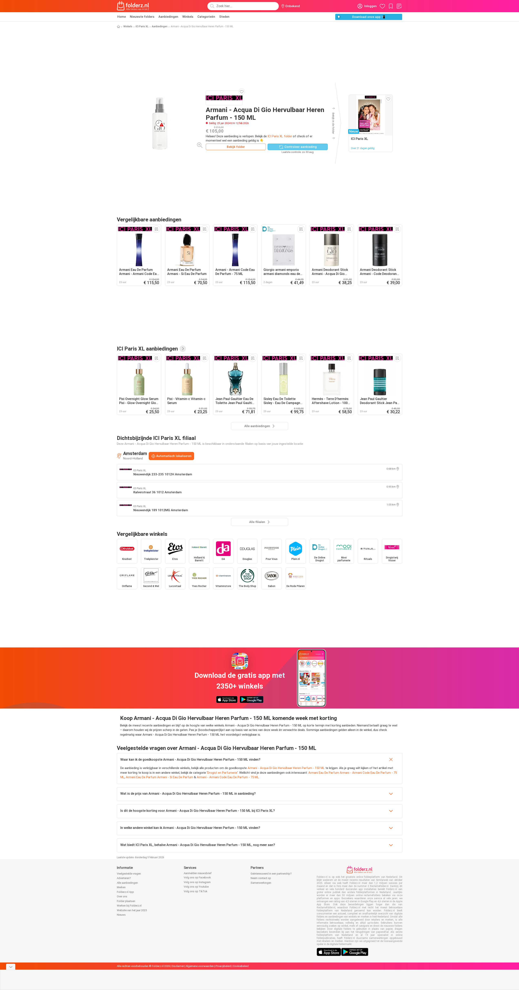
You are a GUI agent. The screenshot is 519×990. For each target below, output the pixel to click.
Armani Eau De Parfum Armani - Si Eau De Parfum (159, 777)
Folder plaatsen (126, 901)
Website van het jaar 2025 (132, 910)
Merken (121, 887)
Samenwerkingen (261, 882)
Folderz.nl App (125, 891)
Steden (224, 17)
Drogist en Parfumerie (222, 773)
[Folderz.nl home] (133, 6)
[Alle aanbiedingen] (182, 348)
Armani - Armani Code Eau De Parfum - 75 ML (228, 777)
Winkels (187, 17)
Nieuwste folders (142, 17)
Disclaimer (178, 966)
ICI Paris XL (142, 26)
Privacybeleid (223, 966)
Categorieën (206, 17)
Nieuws (121, 914)
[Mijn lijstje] (399, 6)
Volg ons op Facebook (197, 877)
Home (121, 17)
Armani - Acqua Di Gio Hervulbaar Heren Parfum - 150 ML (286, 768)
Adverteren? (124, 878)
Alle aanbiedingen (127, 882)
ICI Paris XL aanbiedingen (147, 349)
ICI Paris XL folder (280, 136)
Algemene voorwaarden (200, 966)
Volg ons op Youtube (196, 886)
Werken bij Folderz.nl (129, 905)
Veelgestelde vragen (129, 873)
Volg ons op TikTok (195, 891)
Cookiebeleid (241, 966)
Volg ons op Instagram (197, 882)
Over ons (122, 896)
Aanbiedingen (168, 17)
